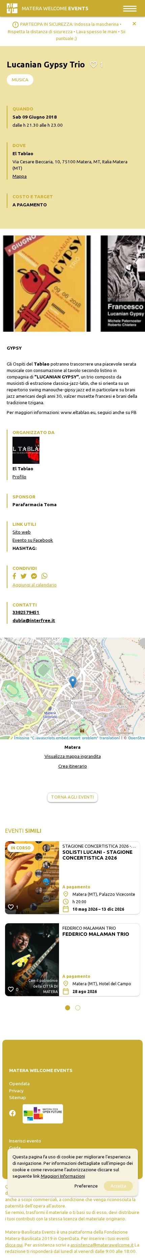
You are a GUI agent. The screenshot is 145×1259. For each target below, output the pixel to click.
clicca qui (14, 1244)
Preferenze (86, 1186)
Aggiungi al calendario (34, 584)
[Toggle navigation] (130, 8)
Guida (15, 1148)
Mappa (19, 176)
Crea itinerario (72, 766)
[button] (67, 1007)
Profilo (19, 476)
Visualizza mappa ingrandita (73, 756)
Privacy (16, 1090)
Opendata (19, 1083)
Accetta (118, 1186)
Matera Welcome (55, 8)
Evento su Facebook (32, 540)
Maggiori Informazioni (63, 1176)
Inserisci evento (25, 1140)
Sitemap (17, 1097)
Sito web (21, 532)
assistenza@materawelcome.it (102, 1244)
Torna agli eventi (72, 797)
